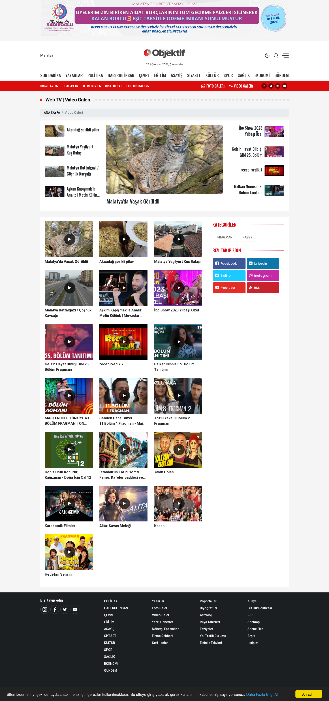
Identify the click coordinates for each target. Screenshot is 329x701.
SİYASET (194, 75)
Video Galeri (161, 615)
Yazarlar (158, 601)
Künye (252, 601)
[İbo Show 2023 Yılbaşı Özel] (274, 131)
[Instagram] (277, 86)
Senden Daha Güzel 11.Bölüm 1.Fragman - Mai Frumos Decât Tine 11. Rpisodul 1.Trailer (121, 421)
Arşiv (251, 636)
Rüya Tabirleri (210, 622)
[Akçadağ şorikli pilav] (54, 130)
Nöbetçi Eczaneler (165, 629)
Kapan (159, 526)
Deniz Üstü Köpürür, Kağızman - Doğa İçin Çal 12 (68, 475)
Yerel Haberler (162, 622)
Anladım (309, 694)
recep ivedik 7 (251, 170)
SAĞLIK (244, 75)
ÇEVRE (144, 75)
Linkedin (260, 263)
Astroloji (206, 615)
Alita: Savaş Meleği (115, 526)
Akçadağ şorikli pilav (83, 130)
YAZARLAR (74, 75)
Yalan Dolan (164, 472)
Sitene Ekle (255, 629)
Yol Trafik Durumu (213, 636)
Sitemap (254, 622)
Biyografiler (209, 608)
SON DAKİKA (50, 75)
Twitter (226, 275)
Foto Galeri (160, 608)
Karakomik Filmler (60, 526)
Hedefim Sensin (58, 574)
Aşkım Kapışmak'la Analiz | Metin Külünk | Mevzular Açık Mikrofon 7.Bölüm (83, 198)
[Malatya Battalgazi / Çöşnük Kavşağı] (54, 171)
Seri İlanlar (160, 643)
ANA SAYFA (52, 112)
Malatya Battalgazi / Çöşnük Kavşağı (83, 171)
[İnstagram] (44, 609)
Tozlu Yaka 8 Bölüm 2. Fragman (172, 421)
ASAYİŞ (176, 75)
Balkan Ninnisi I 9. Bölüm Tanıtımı (248, 189)
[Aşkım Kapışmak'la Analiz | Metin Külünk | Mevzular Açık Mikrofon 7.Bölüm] (54, 191)
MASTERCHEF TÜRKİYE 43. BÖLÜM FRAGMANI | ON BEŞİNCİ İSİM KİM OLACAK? (68, 421)
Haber (247, 237)
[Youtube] (284, 86)
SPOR (228, 75)
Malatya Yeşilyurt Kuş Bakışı (80, 150)
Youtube (228, 287)
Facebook (228, 263)
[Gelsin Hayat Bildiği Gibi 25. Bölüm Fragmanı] (274, 152)
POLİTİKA (95, 75)
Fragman (225, 237)
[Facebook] (264, 86)
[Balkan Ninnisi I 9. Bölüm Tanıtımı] (274, 190)
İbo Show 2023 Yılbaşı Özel (250, 131)
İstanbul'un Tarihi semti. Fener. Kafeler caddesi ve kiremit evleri (121, 475)
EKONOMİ (262, 75)
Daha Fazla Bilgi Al (262, 694)
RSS (257, 287)
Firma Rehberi (162, 636)
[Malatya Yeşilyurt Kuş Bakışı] (54, 150)
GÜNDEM (281, 75)
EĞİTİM (160, 75)
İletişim (253, 643)
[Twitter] (271, 86)
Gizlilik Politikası (260, 608)
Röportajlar (208, 601)
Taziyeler (206, 629)
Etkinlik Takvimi (211, 643)
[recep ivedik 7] (274, 170)
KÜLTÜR (212, 75)
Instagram (262, 275)
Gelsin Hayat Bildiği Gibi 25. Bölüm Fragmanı (247, 155)
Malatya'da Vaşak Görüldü (133, 201)
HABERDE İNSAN (121, 75)
